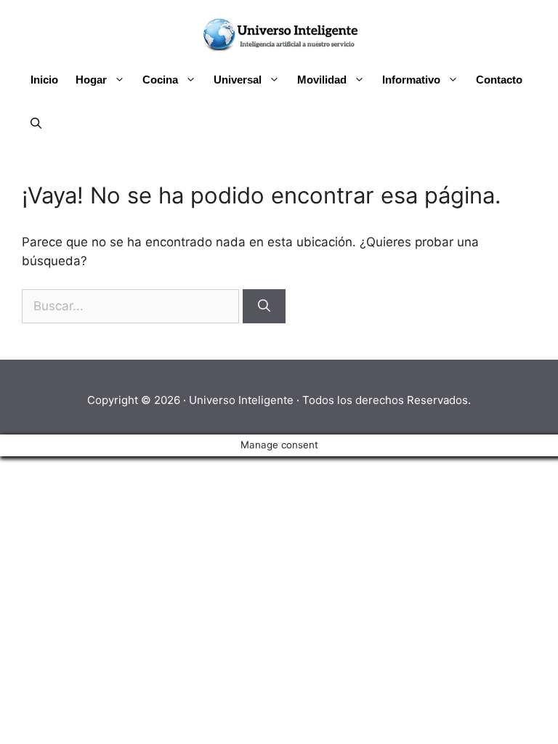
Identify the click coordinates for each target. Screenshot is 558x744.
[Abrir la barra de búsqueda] (36, 123)
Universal (238, 79)
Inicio (44, 79)
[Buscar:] (132, 306)
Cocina (160, 79)
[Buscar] (264, 306)
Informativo (411, 79)
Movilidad (322, 79)
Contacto (499, 79)
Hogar (91, 79)
